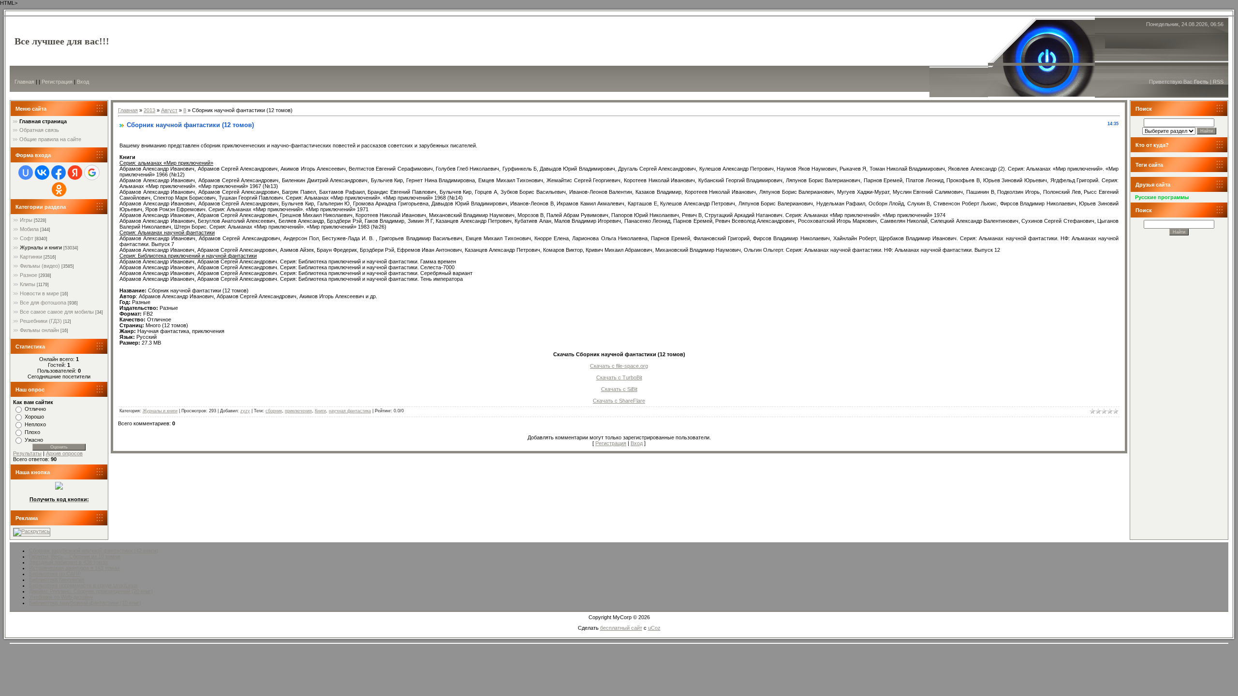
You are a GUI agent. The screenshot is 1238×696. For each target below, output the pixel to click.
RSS (1218, 82)
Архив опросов (64, 453)
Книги (320, 410)
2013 (149, 110)
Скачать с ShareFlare (619, 401)
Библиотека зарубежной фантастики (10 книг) (85, 603)
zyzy (245, 410)
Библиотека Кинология (56, 579)
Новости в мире (39, 293)
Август (169, 110)
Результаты (27, 453)
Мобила (29, 229)
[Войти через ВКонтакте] (42, 172)
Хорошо (34, 417)
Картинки (31, 257)
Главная (24, 82)
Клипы (27, 284)
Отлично (35, 409)
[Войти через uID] (25, 172)
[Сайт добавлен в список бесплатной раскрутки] (31, 531)
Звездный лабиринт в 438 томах (68, 562)
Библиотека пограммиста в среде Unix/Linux (83, 585)
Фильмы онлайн (39, 330)
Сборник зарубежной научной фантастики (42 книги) (93, 550)
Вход (83, 82)
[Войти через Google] (92, 172)
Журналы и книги (41, 247)
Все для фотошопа (43, 302)
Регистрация (57, 82)
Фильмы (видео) (40, 266)
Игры (26, 220)
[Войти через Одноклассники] (59, 189)
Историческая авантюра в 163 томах (74, 568)
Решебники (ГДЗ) (41, 321)
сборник (273, 410)
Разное (28, 275)
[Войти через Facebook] (58, 172)
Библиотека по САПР (55, 574)
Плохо (32, 432)
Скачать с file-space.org (619, 366)
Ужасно (34, 440)
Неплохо (35, 424)
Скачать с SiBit (619, 389)
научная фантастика (350, 410)
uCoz (654, 628)
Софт (26, 238)
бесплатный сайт (621, 628)
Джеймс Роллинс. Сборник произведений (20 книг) (91, 591)
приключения (298, 410)
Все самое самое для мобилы (57, 312)
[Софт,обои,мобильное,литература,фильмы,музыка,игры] (59, 488)
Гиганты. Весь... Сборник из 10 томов (74, 556)
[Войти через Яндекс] (75, 172)
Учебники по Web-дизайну (61, 597)
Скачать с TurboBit (619, 377)
